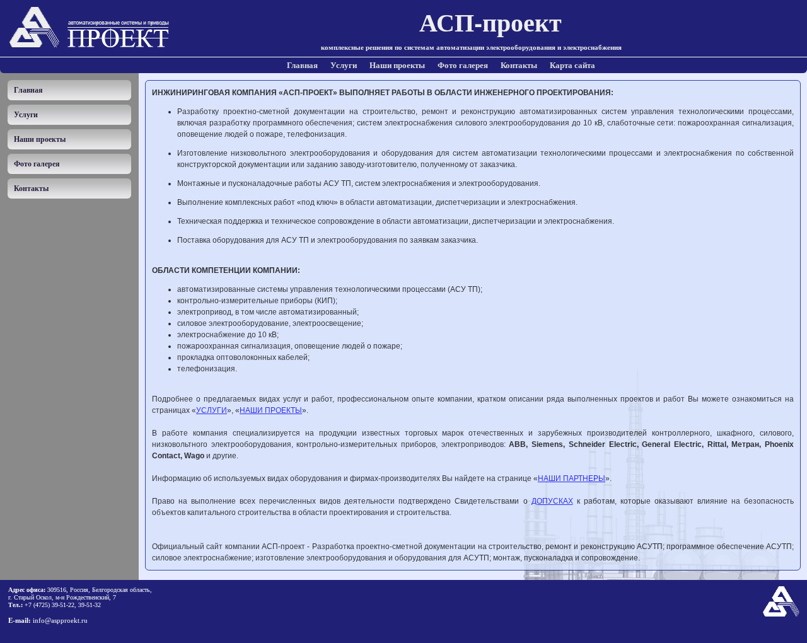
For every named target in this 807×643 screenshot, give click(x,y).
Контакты (519, 65)
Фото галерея (463, 65)
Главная (302, 65)
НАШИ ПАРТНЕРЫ (571, 478)
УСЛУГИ (211, 410)
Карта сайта (572, 65)
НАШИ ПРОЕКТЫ (271, 410)
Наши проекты (397, 65)
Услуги (343, 65)
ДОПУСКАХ (552, 501)
